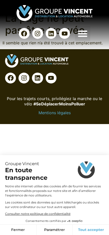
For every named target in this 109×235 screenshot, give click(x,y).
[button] (82, 33)
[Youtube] (64, 33)
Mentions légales (55, 112)
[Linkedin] (51, 33)
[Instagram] (37, 33)
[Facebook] (24, 33)
